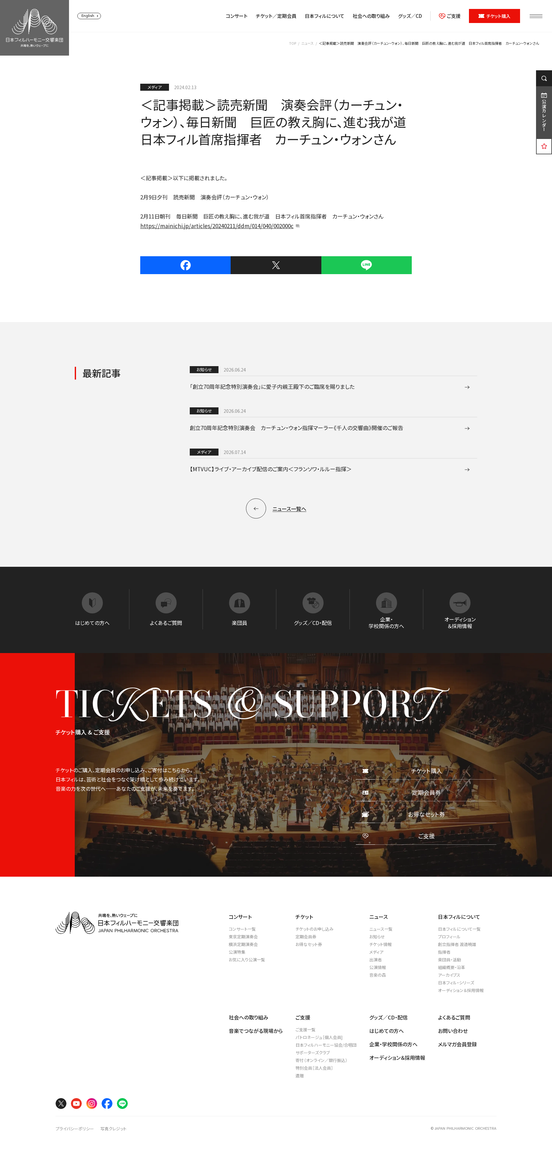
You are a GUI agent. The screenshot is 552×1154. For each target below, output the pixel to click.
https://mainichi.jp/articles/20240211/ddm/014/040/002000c (217, 226)
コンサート (237, 16)
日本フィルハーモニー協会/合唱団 (325, 1045)
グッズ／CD (410, 16)
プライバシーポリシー (75, 1129)
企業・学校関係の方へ (393, 1044)
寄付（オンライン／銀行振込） (321, 1060)
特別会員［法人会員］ (314, 1068)
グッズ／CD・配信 (388, 1017)
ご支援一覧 (305, 1030)
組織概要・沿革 (451, 967)
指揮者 (444, 952)
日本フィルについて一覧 (459, 929)
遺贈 (299, 1076)
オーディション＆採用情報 (461, 990)
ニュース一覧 (381, 929)
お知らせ (377, 937)
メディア (376, 952)
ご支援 (454, 16)
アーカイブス (449, 975)
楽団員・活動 (449, 960)
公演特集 (237, 952)
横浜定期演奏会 (243, 944)
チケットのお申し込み (314, 929)
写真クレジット (113, 1129)
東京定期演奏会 (243, 937)
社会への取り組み (371, 16)
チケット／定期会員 (276, 16)
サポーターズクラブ (312, 1053)
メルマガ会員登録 (457, 1044)
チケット (304, 916)
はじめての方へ (386, 1031)
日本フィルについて (324, 16)
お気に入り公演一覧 (247, 960)
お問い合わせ (453, 1031)
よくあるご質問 (454, 1017)
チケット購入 (498, 16)
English (87, 16)
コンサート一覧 (242, 929)
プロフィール (449, 937)
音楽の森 (377, 975)
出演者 (375, 960)
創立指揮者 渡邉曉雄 (457, 944)
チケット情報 (380, 944)
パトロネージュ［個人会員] (318, 1037)
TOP (292, 43)
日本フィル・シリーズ (456, 983)
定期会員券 (305, 937)
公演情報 (377, 967)
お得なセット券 (308, 944)
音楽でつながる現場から (256, 1031)
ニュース (307, 43)
